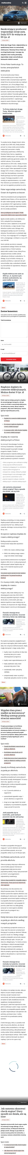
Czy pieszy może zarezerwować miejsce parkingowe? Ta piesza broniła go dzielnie (13, 575)
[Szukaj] (23, 3)
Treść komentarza (6, 320)
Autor (2, 340)
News (3, 307)
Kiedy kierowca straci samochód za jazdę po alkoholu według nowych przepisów (15, 760)
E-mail (2, 349)
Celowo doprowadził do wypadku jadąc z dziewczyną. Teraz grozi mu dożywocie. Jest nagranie (14, 882)
